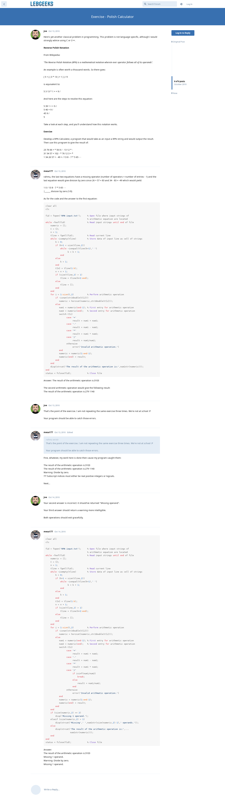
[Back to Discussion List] (4, 4)
